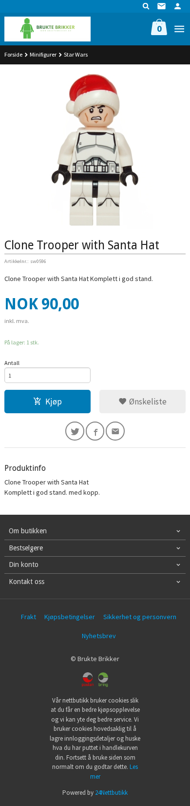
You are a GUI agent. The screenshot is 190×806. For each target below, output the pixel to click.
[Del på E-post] (115, 431)
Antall (11, 362)
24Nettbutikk (111, 792)
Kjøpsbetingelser (69, 616)
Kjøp (53, 401)
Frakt (28, 616)
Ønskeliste (147, 401)
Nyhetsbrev (99, 635)
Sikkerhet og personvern (139, 616)
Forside (13, 54)
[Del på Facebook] (95, 431)
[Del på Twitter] (74, 431)
